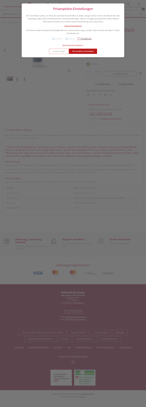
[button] (73, 45)
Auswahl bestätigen (59, 51)
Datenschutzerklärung (73, 26)
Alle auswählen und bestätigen (83, 51)
